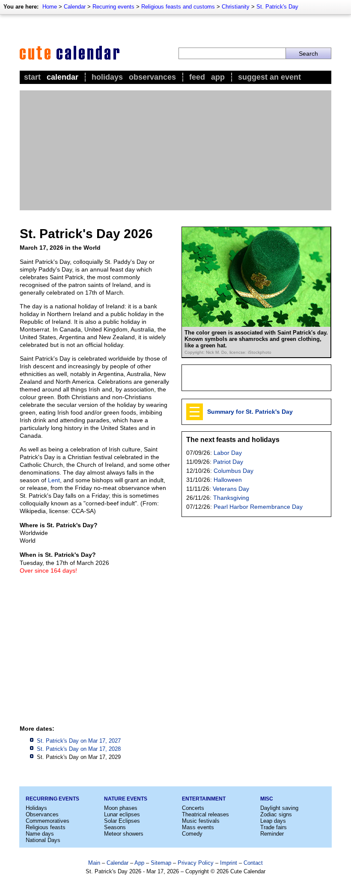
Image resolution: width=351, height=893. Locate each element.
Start (32, 77)
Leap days (273, 821)
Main (94, 863)
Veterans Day (231, 488)
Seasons (115, 827)
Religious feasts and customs (178, 6)
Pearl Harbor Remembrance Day (258, 506)
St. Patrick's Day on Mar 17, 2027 (79, 741)
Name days (40, 833)
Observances (152, 77)
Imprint (228, 863)
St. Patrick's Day (277, 6)
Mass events (198, 827)
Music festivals (201, 821)
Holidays (107, 77)
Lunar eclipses (122, 814)
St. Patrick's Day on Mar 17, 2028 (79, 749)
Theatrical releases (205, 814)
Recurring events (113, 6)
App (218, 77)
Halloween (228, 479)
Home (49, 6)
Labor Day (228, 452)
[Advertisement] (175, 150)
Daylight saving (279, 808)
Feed (197, 77)
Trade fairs (273, 827)
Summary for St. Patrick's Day (250, 411)
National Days (43, 840)
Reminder (272, 833)
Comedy (192, 833)
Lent (54, 480)
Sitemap (161, 863)
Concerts (193, 808)
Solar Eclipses (122, 821)
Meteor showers (123, 833)
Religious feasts (45, 827)
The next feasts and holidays (233, 439)
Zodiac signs (276, 814)
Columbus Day (233, 470)
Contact (253, 863)
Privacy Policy (196, 863)
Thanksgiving (231, 497)
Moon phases (120, 808)
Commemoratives (47, 821)
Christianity (236, 6)
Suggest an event (269, 77)
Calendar (75, 6)
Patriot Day (228, 461)
